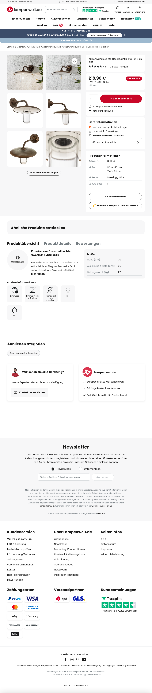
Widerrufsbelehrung (112, 554)
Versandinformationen (20, 564)
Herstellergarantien (18, 575)
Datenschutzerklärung (102, 506)
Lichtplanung (61, 559)
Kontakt (11, 569)
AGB (103, 539)
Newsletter (60, 544)
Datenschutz (108, 544)
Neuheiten (130, 18)
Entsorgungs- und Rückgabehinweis (119, 665)
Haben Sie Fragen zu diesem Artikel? (117, 205)
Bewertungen (88, 243)
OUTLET (98, 25)
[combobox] (61, 9)
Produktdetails (57, 243)
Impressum (107, 549)
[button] (25, 110)
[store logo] (24, 9)
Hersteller (101, 513)
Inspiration (60, 575)
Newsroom (60, 569)
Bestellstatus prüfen (19, 549)
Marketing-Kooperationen (69, 549)
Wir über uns (61, 539)
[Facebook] (67, 659)
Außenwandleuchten (51, 47)
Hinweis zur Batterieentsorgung (87, 665)
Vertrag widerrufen (19, 539)
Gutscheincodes (63, 564)
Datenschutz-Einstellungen (28, 665)
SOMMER (104, 35)
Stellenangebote (75, 554)
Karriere (59, 554)
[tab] (23, 243)
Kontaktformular (47, 506)
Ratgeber (73, 575)
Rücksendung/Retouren (21, 554)
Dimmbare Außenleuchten (24, 353)
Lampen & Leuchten (16, 47)
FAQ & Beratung (16, 544)
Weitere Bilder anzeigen (44, 172)
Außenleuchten (34, 47)
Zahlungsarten (15, 559)
